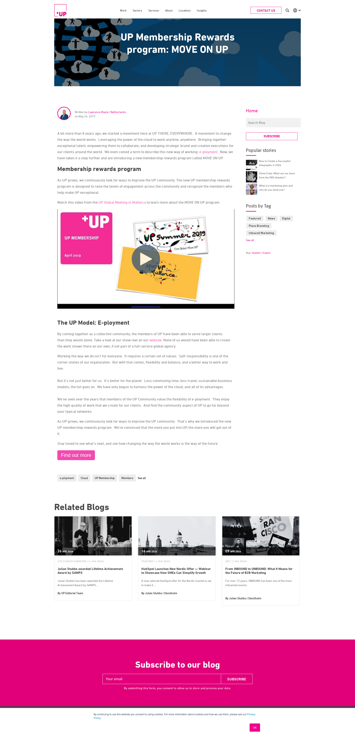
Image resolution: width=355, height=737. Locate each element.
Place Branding (259, 225)
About (169, 10)
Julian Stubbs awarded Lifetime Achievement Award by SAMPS (90, 571)
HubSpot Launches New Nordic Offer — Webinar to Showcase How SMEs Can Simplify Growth (176, 571)
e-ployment (67, 478)
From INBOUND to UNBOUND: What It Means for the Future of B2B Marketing (259, 571)
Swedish (256, 252)
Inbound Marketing (261, 233)
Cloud (84, 478)
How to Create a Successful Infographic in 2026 (274, 163)
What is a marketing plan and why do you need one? (276, 187)
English (267, 252)
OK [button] (255, 727)
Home (252, 110)
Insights (202, 10)
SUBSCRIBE (272, 136)
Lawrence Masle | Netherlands (107, 112)
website (155, 340)
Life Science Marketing (72, 561)
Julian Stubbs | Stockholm (161, 593)
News (271, 218)
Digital (286, 218)
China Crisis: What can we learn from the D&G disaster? (277, 175)
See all (142, 478)
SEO (227, 561)
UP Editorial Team (72, 593)
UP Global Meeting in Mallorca (122, 202)
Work (123, 10)
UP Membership (105, 478)
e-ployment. (208, 152)
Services (153, 10)
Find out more (76, 455)
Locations (185, 10)
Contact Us (266, 11)
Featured (255, 218)
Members (127, 478)
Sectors (137, 10)
